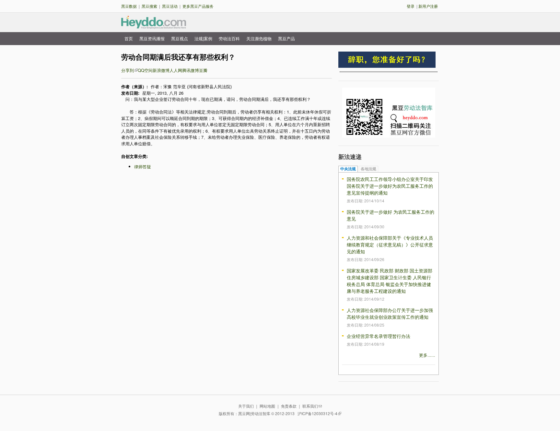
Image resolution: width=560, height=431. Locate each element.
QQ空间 (145, 70)
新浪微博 (161, 70)
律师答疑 (142, 166)
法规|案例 (203, 38)
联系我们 (310, 406)
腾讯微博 (190, 70)
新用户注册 (428, 6)
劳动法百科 (229, 38)
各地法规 (368, 169)
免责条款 (289, 406)
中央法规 (348, 169)
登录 (410, 6)
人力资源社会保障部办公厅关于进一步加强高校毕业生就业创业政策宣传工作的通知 (390, 313)
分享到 (127, 70)
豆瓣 (203, 70)
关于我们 (246, 406)
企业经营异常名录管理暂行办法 (378, 336)
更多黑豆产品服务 (198, 6)
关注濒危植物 (259, 38)
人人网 (175, 70)
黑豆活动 (170, 6)
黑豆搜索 (149, 6)
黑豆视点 (179, 38)
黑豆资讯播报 (152, 38)
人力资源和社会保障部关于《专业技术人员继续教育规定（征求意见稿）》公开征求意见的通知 (390, 244)
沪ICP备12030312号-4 (317, 413)
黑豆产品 (286, 38)
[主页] (153, 26)
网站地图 (267, 406)
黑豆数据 (129, 6)
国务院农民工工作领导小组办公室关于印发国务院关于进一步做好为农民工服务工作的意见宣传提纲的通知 (390, 186)
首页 (128, 38)
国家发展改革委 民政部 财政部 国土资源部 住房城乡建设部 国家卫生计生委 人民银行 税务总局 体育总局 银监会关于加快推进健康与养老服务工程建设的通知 (389, 280)
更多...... (427, 355)
